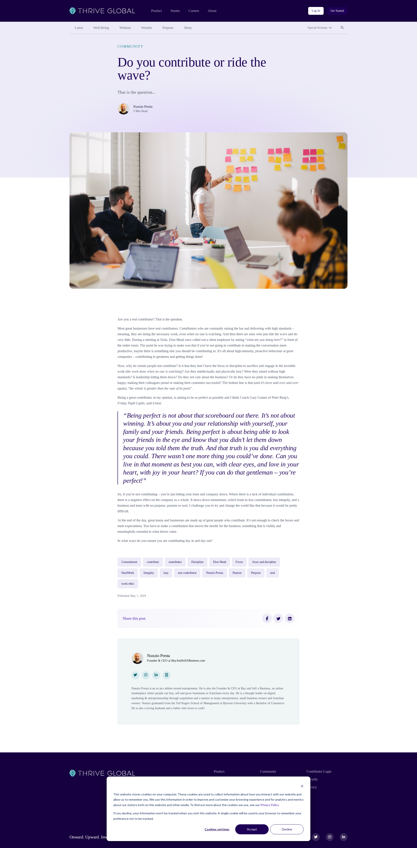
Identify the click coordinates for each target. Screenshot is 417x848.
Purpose (168, 28)
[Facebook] (267, 618)
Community (130, 46)
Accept (252, 829)
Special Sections (317, 27)
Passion (237, 572)
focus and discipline (264, 562)
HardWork (127, 572)
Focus (239, 562)
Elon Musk (219, 562)
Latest (79, 28)
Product (156, 11)
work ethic (127, 583)
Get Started (337, 10)
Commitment (129, 562)
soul (272, 572)
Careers (194, 11)
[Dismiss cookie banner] (302, 786)
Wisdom (125, 28)
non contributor (187, 572)
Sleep (188, 28)
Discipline (197, 562)
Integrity (149, 572)
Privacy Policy (269, 805)
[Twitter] (278, 618)
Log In (316, 10)
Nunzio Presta (142, 106)
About (212, 11)
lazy (166, 572)
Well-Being (101, 28)
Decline (287, 829)
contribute (153, 562)
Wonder (146, 28)
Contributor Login (318, 771)
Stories (175, 11)
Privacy (311, 787)
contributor (175, 562)
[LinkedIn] (289, 618)
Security (312, 779)
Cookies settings (217, 829)
